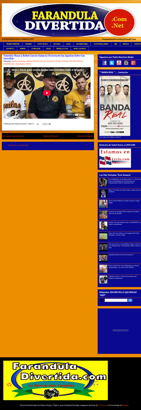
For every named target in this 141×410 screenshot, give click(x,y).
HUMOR (22, 49)
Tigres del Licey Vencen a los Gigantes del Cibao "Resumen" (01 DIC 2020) (124, 234)
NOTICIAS (57, 44)
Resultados (20, 64)
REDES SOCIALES (80, 49)
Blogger (125, 405)
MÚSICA (126, 44)
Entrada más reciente (14, 136)
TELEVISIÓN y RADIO (101, 44)
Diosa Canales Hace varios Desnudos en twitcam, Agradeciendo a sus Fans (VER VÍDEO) (124, 266)
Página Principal (50, 136)
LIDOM (57, 61)
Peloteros (65, 61)
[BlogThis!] (46, 124)
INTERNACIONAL (82, 44)
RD (71, 61)
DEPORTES (10, 49)
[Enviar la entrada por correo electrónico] (37, 124)
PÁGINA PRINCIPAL (12, 44)
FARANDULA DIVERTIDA (18, 145)
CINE (115, 44)
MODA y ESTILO (62, 49)
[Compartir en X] (48, 124)
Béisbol (29, 61)
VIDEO (28, 64)
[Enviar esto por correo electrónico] (43, 124)
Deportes (50, 61)
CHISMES (28, 44)
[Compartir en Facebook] (50, 124)
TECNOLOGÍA (35, 49)
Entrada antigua (84, 136)
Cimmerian (102, 405)
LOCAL (68, 44)
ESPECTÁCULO (43, 44)
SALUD (48, 49)
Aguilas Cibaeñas (19, 61)
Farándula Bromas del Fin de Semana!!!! (121, 255)
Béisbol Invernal (39, 61)
